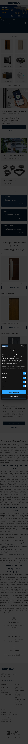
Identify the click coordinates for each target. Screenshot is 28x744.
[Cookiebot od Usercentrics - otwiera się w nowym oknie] (20, 346)
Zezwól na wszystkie (14, 392)
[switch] (24, 378)
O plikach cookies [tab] (22, 350)
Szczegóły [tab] (12, 350)
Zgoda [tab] (4, 350)
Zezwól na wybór (14, 396)
